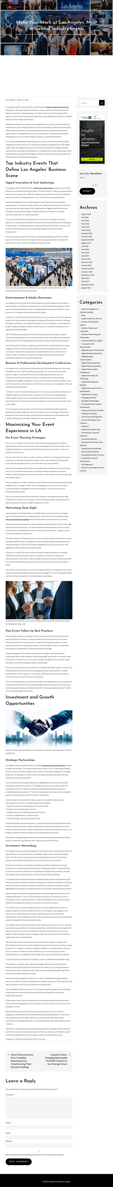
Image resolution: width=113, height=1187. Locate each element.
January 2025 (86, 265)
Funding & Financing (89, 413)
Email (8, 1133)
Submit (87, 191)
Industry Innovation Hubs (91, 429)
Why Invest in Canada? (30, 15)
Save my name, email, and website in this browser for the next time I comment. (35, 1155)
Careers (86, 15)
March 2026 (86, 230)
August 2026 (86, 214)
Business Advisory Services (91, 318)
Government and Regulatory (92, 417)
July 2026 (85, 217)
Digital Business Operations (91, 353)
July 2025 (85, 246)
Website (9, 1141)
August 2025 (86, 243)
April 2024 (85, 278)
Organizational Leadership (91, 448)
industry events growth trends (57, 107)
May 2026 (85, 224)
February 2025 (86, 262)
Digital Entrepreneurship (90, 363)
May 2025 (85, 252)
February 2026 (86, 233)
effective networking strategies (17, 519)
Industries (51, 15)
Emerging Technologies (90, 401)
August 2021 (86, 288)
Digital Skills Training (89, 394)
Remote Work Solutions (90, 452)
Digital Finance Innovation (91, 366)
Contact (98, 15)
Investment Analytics (89, 439)
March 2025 (86, 259)
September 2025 (87, 240)
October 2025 (86, 236)
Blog (64, 15)
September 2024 (87, 275)
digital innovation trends (43, 188)
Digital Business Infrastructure (92, 350)
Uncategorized (87, 464)
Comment (10, 1095)
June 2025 (85, 249)
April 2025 (85, 256)
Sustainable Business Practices (93, 455)
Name (8, 1123)
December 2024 (87, 268)
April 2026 (85, 227)
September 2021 (87, 284)
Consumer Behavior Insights (92, 341)
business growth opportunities (53, 765)
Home (11, 15)
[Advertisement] (56, 71)
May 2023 (85, 281)
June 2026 (85, 220)
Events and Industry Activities (30, 1039)
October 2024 (86, 272)
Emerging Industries (88, 398)
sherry (11, 100)
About (74, 15)
